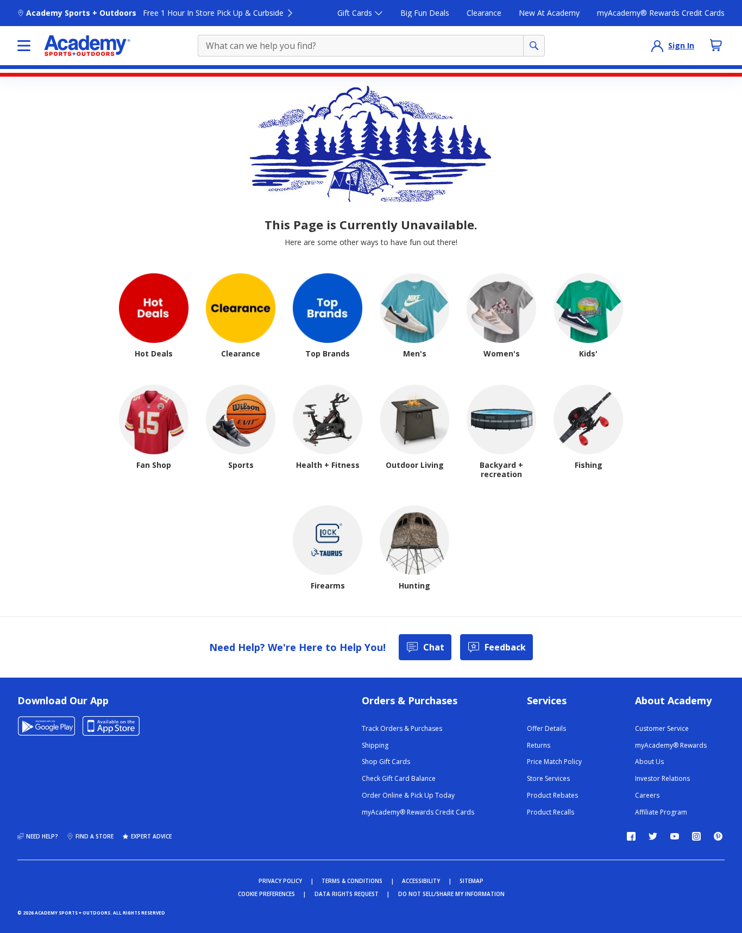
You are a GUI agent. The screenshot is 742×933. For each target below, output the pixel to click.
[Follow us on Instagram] (696, 836)
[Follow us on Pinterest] (718, 836)
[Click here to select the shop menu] (23, 45)
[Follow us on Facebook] (631, 836)
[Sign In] (657, 45)
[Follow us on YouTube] (674, 836)
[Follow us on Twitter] (652, 836)
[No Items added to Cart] (716, 45)
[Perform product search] (534, 46)
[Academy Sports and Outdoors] (87, 46)
